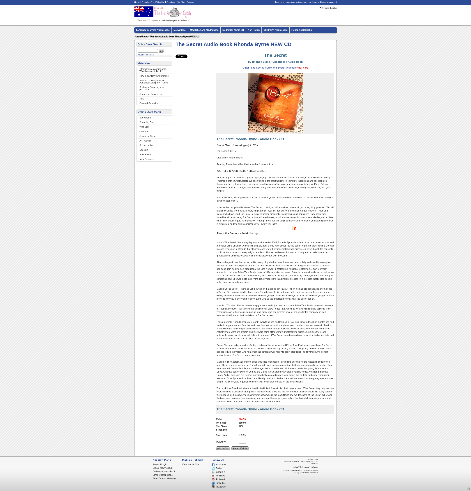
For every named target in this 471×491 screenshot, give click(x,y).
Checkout (171, 2)
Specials (143, 150)
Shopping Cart (148, 2)
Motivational (179, 30)
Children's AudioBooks (275, 30)
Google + (220, 472)
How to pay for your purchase (154, 76)
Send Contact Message (164, 478)
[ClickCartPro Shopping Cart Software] (468, 489)
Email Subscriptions (163, 475)
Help (141, 98)
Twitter (219, 468)
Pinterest (220, 479)
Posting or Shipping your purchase (151, 88)
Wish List (160, 2)
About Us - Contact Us (150, 94)
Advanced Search (146, 55)
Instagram (221, 486)
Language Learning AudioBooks (153, 30)
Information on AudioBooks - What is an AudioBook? (153, 70)
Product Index (146, 145)
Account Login (160, 464)
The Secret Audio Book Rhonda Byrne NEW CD (174, 36)
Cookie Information (148, 103)
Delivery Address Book (164, 471)
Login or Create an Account (324, 2)
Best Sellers (145, 154)
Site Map (181, 2)
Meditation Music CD (233, 30)
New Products (146, 159)
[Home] (163, 21)
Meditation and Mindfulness (204, 30)
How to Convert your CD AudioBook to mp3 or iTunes (153, 81)
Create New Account (163, 468)
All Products (145, 140)
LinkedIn (220, 483)
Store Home (141, 36)
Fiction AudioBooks (301, 30)
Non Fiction (254, 30)
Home (137, 2)
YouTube (220, 475)
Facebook (221, 464)
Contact (190, 2)
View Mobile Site (190, 464)
